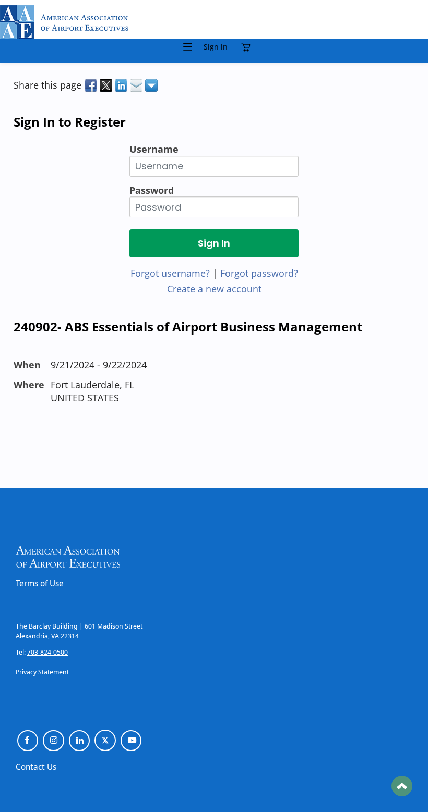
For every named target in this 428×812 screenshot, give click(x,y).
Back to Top (401, 786)
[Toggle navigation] (188, 47)
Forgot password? (259, 273)
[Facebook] (28, 741)
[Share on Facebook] (92, 85)
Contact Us (36, 766)
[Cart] (248, 47)
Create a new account (214, 288)
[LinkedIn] (79, 741)
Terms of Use (40, 583)
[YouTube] (131, 741)
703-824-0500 (47, 652)
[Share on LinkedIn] (122, 85)
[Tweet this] (107, 85)
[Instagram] (53, 741)
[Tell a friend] (137, 85)
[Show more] (152, 85)
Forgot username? (170, 273)
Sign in (216, 47)
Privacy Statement (42, 671)
